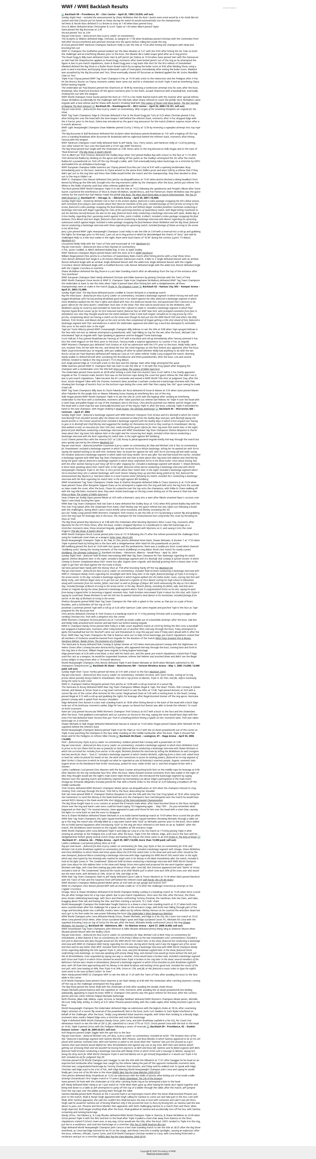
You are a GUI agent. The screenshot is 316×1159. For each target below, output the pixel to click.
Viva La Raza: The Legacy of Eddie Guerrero (136, 369)
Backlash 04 (166, 567)
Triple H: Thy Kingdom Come (123, 286)
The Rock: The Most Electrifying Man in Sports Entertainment (152, 194)
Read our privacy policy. (158, 1153)
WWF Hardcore (144, 252)
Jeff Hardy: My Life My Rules (158, 879)
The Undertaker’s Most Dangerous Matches (150, 913)
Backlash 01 (68, 240)
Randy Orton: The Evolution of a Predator (101, 641)
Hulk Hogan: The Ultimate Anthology (135, 408)
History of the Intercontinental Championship (138, 800)
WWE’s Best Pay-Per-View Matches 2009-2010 (136, 1072)
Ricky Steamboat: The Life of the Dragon (141, 1078)
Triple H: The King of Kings (182, 836)
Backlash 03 (106, 442)
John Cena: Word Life (121, 537)
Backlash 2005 (157, 671)
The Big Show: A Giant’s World (95, 151)
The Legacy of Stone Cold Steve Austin (160, 103)
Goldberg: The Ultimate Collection (79, 552)
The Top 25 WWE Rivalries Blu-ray (147, 1124)
